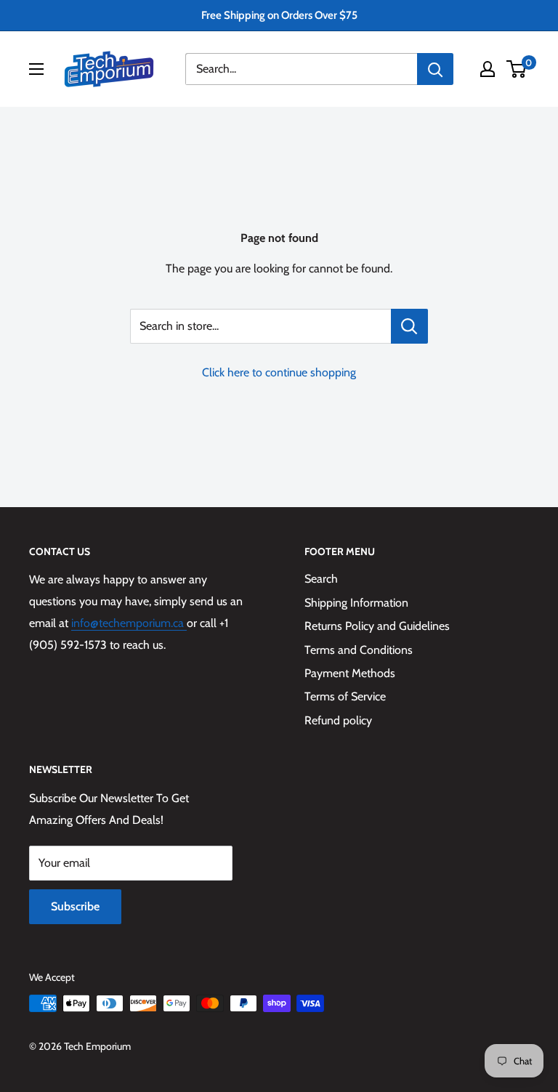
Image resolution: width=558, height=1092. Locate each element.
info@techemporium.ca (129, 623)
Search (321, 579)
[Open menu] (36, 69)
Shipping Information (356, 603)
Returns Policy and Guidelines (377, 626)
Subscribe (75, 906)
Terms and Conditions (358, 650)
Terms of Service (345, 696)
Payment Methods (349, 673)
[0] (517, 69)
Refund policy (338, 720)
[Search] (435, 69)
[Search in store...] (409, 326)
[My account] (487, 69)
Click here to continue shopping (279, 372)
